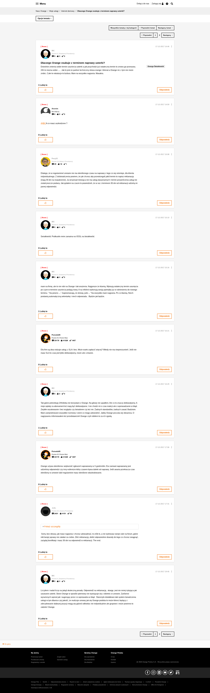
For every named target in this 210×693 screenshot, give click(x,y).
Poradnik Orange (160, 682)
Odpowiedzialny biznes (58, 682)
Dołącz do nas (143, 4)
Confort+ (148, 682)
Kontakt (113, 660)
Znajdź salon (61, 657)
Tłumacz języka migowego (133, 682)
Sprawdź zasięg (62, 660)
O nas (113, 657)
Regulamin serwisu (67, 685)
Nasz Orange (41, 11)
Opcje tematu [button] (44, 18)
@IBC (43, 123)
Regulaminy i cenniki (38, 662)
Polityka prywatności (99, 685)
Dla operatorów (89, 657)
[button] (172, 46)
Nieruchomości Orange (139, 685)
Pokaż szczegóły (52, 526)
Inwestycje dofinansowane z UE (41, 688)
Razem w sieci (74, 682)
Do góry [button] (7, 644)
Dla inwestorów (89, 660)
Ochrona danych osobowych (119, 685)
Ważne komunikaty (51, 685)
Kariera (113, 662)
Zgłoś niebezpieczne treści (112, 682)
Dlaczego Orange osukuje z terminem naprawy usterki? (73, 63)
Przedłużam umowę (37, 660)
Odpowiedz (164, 90)
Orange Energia (36, 685)
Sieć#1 (45, 682)
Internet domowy (67, 11)
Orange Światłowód (156, 66)
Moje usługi (53, 11)
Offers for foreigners (157, 685)
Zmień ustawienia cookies (91, 682)
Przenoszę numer (37, 657)
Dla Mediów (88, 662)
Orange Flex (35, 682)
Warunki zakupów (83, 685)
